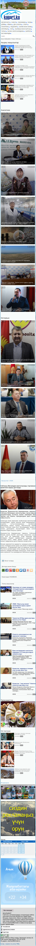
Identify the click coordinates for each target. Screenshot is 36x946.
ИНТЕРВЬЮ (4, 29)
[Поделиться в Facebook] (6, 570)
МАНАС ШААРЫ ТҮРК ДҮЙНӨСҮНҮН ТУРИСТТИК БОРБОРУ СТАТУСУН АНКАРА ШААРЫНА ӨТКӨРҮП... (24, 56)
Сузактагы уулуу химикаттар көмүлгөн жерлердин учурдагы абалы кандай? (16, 261)
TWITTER (6, 932)
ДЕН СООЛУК (17, 24)
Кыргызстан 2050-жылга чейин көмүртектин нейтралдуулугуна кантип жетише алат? (14, 242)
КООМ (29, 22)
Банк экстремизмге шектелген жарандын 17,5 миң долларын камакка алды (22, 652)
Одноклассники (9, 929)
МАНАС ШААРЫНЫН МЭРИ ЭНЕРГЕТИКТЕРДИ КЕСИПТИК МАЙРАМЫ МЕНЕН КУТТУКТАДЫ (23, 46)
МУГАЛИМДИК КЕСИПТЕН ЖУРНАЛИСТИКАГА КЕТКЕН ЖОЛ (17, 135)
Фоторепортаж (5, 783)
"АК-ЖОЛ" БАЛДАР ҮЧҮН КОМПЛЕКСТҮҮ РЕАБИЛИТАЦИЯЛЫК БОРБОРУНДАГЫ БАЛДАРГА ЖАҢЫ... (25, 67)
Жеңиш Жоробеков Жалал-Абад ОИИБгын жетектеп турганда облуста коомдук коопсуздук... (24, 752)
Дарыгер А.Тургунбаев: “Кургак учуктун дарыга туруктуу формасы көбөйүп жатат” (17, 283)
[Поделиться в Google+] (10, 570)
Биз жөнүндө (5, 33)
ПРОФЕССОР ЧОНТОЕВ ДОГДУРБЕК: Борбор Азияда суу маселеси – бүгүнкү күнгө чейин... (17, 416)
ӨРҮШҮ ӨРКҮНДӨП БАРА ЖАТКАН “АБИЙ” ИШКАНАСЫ (18, 442)
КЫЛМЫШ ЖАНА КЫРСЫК (23, 29)
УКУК (11, 29)
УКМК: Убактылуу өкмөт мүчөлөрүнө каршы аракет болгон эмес (21, 605)
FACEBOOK (6, 926)
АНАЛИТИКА (5, 26)
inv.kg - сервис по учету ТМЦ (9, 944)
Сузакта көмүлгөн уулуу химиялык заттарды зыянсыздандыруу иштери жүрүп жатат (14, 162)
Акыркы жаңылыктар (10, 43)
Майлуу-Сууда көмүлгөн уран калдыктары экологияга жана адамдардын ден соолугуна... (22, 770)
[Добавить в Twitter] (20, 570)
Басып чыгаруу (9, 560)
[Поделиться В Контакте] (24, 570)
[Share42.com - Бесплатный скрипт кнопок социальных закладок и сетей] (31, 570)
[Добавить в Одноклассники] (17, 570)
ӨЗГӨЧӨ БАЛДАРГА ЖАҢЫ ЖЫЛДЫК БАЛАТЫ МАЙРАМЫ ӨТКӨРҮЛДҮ (25, 76)
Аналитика (5, 110)
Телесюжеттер (7, 700)
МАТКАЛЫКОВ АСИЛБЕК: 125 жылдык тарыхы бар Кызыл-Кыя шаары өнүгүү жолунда (16, 385)
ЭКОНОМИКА (22, 22)
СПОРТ (25, 24)
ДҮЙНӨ (3, 24)
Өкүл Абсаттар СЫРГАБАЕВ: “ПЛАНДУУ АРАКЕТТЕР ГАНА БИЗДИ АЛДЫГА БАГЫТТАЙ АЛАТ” (17, 471)
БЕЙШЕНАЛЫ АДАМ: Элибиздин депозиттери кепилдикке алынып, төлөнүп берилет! (18, 360)
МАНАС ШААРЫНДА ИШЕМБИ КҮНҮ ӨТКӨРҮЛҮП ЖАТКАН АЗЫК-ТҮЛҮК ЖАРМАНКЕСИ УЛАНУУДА (24, 86)
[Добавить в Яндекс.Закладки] (27, 570)
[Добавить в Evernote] (3, 570)
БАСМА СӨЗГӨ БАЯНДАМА (16, 31)
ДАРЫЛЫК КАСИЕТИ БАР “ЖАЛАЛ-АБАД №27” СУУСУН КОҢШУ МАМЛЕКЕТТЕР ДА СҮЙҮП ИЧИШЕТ (18, 223)
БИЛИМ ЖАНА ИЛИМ (25, 26)
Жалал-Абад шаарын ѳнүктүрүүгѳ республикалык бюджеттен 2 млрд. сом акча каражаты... (15, 309)
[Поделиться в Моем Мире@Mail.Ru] (13, 570)
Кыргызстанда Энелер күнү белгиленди (22, 743)
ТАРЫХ (3, 31)
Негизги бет (5, 22)
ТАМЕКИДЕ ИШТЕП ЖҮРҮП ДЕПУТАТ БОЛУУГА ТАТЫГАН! (15, 193)
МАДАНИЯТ (14, 26)
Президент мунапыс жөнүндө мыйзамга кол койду (22, 734)
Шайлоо (28, 31)
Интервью (5, 318)
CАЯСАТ (13, 22)
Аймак (9, 24)
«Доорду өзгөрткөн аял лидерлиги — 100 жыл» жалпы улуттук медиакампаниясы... (24, 96)
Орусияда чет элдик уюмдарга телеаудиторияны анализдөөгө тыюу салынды (23, 589)
